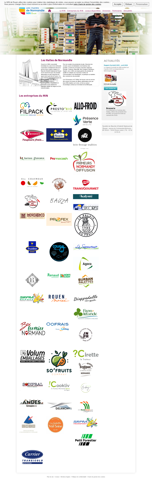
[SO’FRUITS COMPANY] (59, 363)
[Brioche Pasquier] (59, 135)
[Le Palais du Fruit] (86, 225)
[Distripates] (86, 369)
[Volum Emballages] (32, 356)
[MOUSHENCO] (32, 216)
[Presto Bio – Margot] (59, 108)
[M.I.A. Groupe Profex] (59, 219)
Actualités (128, 11)
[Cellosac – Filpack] (32, 109)
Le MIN (62, 11)
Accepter (117, 4)
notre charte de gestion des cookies (87, 4)
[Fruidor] (32, 247)
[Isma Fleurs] (32, 158)
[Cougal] (59, 253)
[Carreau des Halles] (32, 201)
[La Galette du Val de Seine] (55, 424)
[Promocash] (59, 158)
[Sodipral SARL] (31, 385)
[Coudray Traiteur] (86, 388)
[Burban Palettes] (86, 281)
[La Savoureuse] (86, 247)
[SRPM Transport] (86, 422)
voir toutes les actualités (111, 88)
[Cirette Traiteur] (86, 355)
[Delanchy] (59, 406)
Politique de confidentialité (79, 477)
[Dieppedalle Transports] (86, 298)
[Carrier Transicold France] (32, 457)
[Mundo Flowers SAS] (86, 406)
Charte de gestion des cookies (96, 477)
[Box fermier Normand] (32, 329)
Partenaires (117, 11)
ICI (115, 71)
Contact (57, 477)
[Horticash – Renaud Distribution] (59, 275)
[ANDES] (31, 403)
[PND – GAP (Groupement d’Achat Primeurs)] (85, 163)
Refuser (128, 4)
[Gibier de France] (59, 185)
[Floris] (86, 264)
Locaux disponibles (93, 11)
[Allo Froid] (86, 106)
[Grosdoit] (32, 135)
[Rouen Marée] (59, 298)
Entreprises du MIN (75, 11)
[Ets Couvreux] (32, 182)
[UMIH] (28, 424)
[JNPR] (86, 335)
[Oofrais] (57, 326)
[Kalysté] (86, 196)
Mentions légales (65, 477)
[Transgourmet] (86, 185)
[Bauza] (59, 201)
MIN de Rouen (35, 8)
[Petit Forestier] (86, 440)
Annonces (106, 11)
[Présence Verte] (86, 120)
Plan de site (50, 477)
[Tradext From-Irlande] (86, 313)
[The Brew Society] (32, 280)
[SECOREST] (86, 207)
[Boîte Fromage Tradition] (85, 139)
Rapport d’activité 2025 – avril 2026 (116, 65)
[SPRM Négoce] (32, 298)
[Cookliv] (59, 386)
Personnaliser (142, 4)
